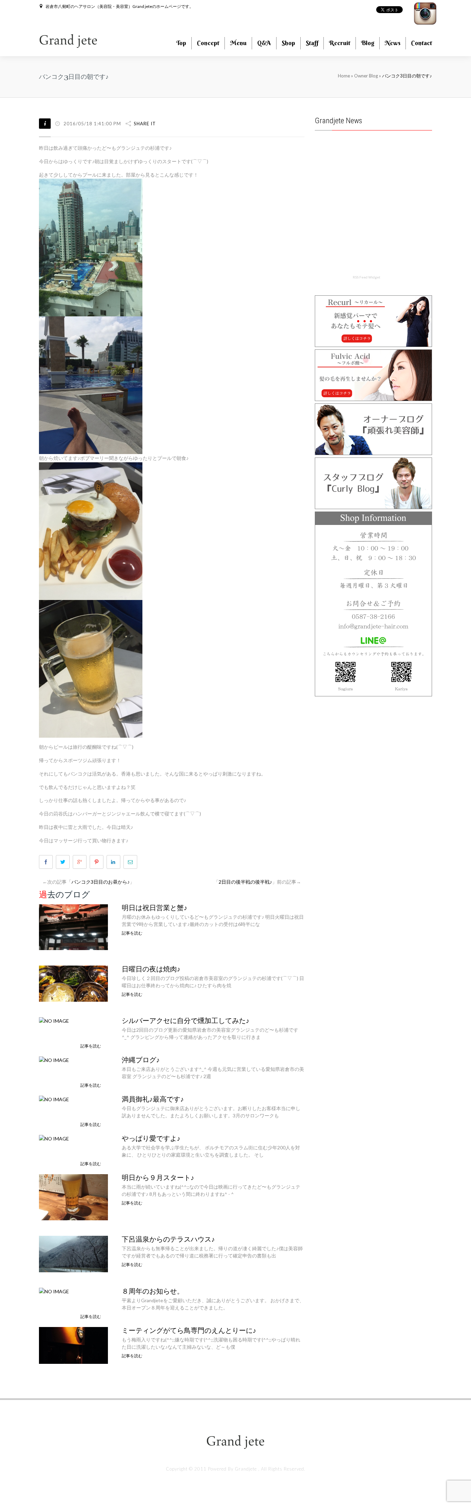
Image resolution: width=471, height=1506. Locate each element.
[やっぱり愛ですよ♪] (54, 1138)
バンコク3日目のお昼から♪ (100, 882)
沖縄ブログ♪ (141, 1060)
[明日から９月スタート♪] (73, 1196)
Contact (421, 43)
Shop (288, 43)
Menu (238, 43)
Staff (312, 43)
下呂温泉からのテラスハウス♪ (168, 1239)
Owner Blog (366, 75)
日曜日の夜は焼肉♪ (151, 969)
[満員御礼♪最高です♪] (54, 1099)
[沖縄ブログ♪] (54, 1059)
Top (181, 43)
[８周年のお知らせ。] (54, 1291)
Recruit (339, 43)
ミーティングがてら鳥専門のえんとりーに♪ (189, 1330)
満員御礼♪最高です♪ (153, 1099)
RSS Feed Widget (366, 277)
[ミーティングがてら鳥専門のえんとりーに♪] (73, 1345)
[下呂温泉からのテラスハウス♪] (73, 1253)
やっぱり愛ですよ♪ (151, 1138)
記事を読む (132, 933)
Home (344, 75)
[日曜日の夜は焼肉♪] (73, 983)
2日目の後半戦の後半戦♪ (245, 882)
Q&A (264, 43)
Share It (145, 123)
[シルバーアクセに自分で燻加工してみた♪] (54, 1020)
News (392, 43)
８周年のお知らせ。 (153, 1291)
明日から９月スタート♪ (158, 1177)
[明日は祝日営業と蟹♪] (73, 926)
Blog (367, 43)
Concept (208, 43)
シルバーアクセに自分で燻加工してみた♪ (185, 1021)
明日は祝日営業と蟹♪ (154, 908)
